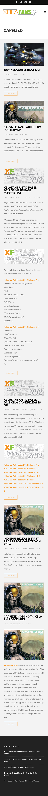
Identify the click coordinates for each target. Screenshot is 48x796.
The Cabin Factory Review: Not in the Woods (21, 781)
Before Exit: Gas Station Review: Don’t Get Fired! (20, 774)
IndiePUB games (11, 665)
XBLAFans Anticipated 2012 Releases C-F (21, 327)
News (22, 74)
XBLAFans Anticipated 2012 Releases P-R (21, 480)
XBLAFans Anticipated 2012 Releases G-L (21, 472)
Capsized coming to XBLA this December (23, 618)
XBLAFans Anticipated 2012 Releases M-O (22, 476)
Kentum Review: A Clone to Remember (19, 767)
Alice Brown (11, 74)
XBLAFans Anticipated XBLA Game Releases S (23, 483)
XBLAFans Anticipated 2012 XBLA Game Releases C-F (22, 402)
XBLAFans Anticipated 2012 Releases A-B (21, 280)
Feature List (37, 197)
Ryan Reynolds (13, 197)
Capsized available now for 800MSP (22, 128)
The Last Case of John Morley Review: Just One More (22, 760)
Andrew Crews (12, 134)
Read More (11, 93)
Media (37, 548)
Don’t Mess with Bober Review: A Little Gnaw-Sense (22, 752)
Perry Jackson (12, 410)
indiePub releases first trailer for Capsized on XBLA (22, 541)
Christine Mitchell (14, 624)
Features (27, 197)
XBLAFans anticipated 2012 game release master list (20, 190)
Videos (31, 548)
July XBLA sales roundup (22, 69)
